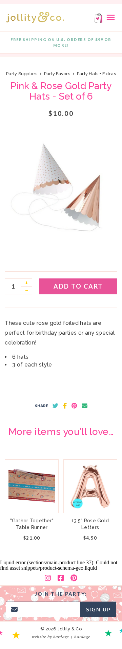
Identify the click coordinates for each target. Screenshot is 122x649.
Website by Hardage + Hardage (61, 636)
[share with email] (84, 406)
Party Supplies (21, 73)
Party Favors (57, 73)
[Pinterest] (73, 578)
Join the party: (61, 594)
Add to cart (78, 286)
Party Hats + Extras (96, 73)
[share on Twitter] (55, 406)
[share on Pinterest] (74, 406)
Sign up (98, 609)
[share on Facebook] (65, 406)
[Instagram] (48, 578)
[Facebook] (61, 578)
